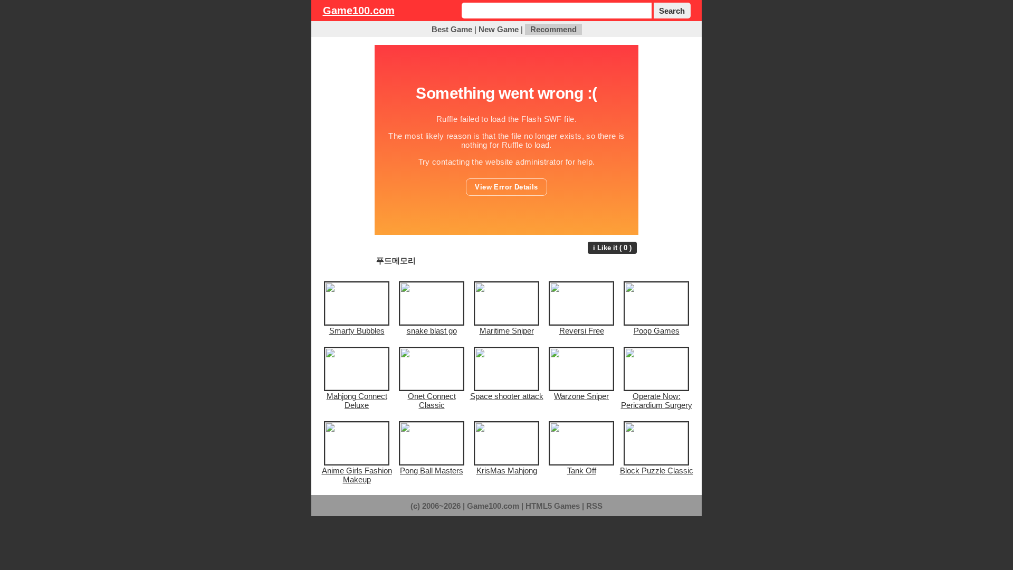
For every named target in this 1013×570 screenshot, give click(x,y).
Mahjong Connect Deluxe (357, 401)
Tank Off (581, 470)
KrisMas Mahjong (506, 470)
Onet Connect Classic (432, 401)
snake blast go (432, 330)
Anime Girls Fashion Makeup (357, 475)
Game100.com (359, 10)
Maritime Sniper (507, 330)
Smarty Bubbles (357, 330)
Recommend (553, 29)
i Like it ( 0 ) (612, 248)
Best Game (452, 29)
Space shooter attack (506, 396)
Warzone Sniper (581, 396)
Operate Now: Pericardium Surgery (656, 401)
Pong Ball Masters (431, 470)
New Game (499, 29)
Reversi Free (581, 330)
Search (672, 10)
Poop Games (657, 330)
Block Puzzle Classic (656, 470)
